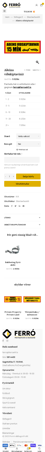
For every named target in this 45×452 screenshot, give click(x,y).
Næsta (36, 70)
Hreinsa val (23, 149)
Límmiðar (6, 428)
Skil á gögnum (8, 398)
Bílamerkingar (8, 433)
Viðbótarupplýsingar (15, 224)
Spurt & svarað (8, 402)
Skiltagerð (18, 17)
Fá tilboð (6, 393)
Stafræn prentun (9, 423)
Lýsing (7, 217)
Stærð (7, 136)
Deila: (6, 206)
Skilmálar (6, 441)
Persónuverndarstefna (23, 441)
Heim (7, 17)
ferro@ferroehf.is (22, 87)
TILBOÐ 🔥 (29, 11)
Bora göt (8, 144)
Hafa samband (8, 407)
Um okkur (6, 388)
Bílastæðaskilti (33, 17)
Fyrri (28, 70)
